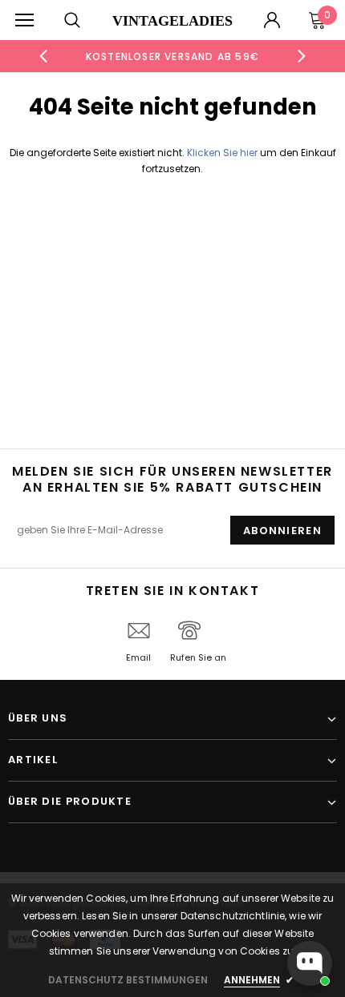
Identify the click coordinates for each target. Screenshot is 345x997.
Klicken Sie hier (223, 152)
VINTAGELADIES (172, 21)
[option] (173, 56)
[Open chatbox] (309, 963)
